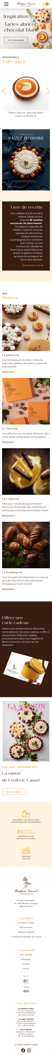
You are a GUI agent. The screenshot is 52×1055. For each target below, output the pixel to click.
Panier (26, 969)
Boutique (26, 959)
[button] (47, 91)
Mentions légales (26, 932)
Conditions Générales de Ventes (26, 937)
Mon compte (26, 955)
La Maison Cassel (26, 923)
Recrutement (26, 927)
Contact (26, 964)
